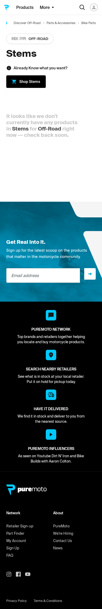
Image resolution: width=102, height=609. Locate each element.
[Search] (82, 7)
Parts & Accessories (61, 23)
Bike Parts (88, 23)
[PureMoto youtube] (30, 574)
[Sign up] (90, 274)
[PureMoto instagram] (11, 574)
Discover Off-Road (27, 23)
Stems (20, 129)
